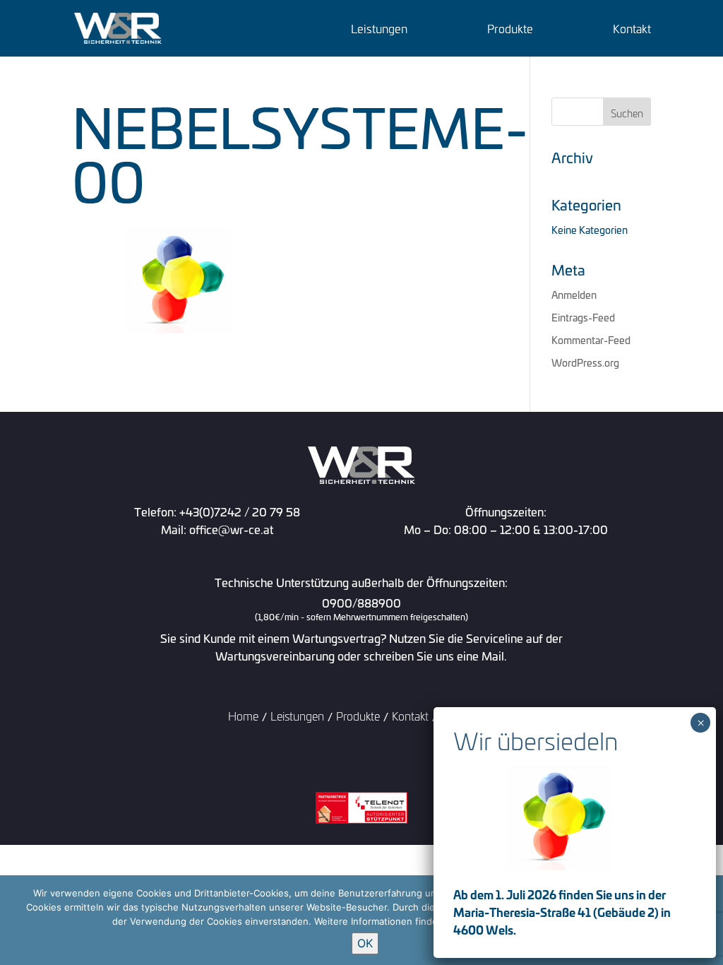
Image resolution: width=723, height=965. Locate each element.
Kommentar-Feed (591, 339)
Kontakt (632, 30)
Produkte (510, 30)
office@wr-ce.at (231, 529)
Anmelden (574, 294)
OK (365, 943)
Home (243, 715)
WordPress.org (585, 362)
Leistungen (379, 30)
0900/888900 (361, 609)
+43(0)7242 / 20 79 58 (239, 511)
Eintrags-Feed (583, 316)
